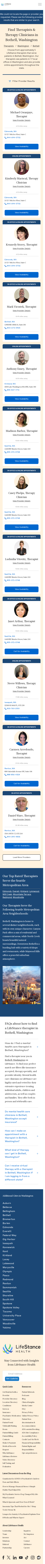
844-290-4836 (13, 837)
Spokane (7, 1304)
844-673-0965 (13, 328)
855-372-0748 (13, 452)
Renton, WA (9, 768)
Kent (5, 1251)
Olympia (7, 1271)
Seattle (7, 1291)
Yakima (7, 1328)
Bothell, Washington (15, 1060)
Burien (6, 1223)
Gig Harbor (9, 1239)
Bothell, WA (9, 322)
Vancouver (8, 1320)
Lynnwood (34, 891)
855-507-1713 (13, 390)
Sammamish (9, 1287)
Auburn (7, 1203)
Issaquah (8, 1243)
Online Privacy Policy (30, 1416)
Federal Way (9, 1235)
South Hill (8, 1300)
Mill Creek (7, 894)
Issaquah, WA (10, 702)
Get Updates (12, 1379)
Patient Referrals (28, 1392)
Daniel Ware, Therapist (21, 815)
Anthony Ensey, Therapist (21, 369)
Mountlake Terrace (22, 894)
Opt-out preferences (29, 1453)
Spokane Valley (11, 1308)
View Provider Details (21, 120)
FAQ (23, 1409)
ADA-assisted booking (31, 1429)
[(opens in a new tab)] (3, 1557)
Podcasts (25, 1396)
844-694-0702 (13, 138)
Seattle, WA (9, 446)
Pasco (6, 1275)
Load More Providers (21, 857)
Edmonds (7, 891)
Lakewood (8, 1263)
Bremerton (9, 1219)
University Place (12, 1316)
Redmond (7, 897)
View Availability (21, 146)
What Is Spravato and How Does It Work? (18, 1502)
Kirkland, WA (10, 384)
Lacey (6, 1259)
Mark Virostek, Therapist (21, 307)
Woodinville (18, 897)
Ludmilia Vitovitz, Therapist (21, 559)
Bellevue (7, 1207)
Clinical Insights (28, 1402)
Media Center (27, 1406)
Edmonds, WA (10, 131)
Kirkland (24, 891)
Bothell (36, 46)
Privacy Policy (27, 1412)
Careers (27, 1548)
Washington (23, 46)
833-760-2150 (13, 708)
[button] (9, 1399)
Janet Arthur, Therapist (21, 621)
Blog (24, 1399)
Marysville (8, 1267)
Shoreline (8, 1296)
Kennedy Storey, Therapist (21, 245)
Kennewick (8, 1247)
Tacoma (7, 1312)
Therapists (9, 46)
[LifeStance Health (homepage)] (6, 4)
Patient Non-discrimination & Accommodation (29, 1422)
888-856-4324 (13, 775)
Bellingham (9, 1211)
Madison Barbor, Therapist (22, 431)
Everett (16, 891)
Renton (7, 1283)
